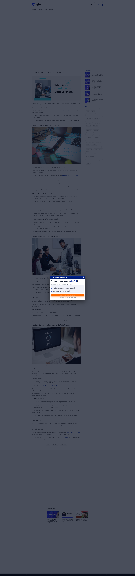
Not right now (68, 298)
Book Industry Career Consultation (67, 295)
